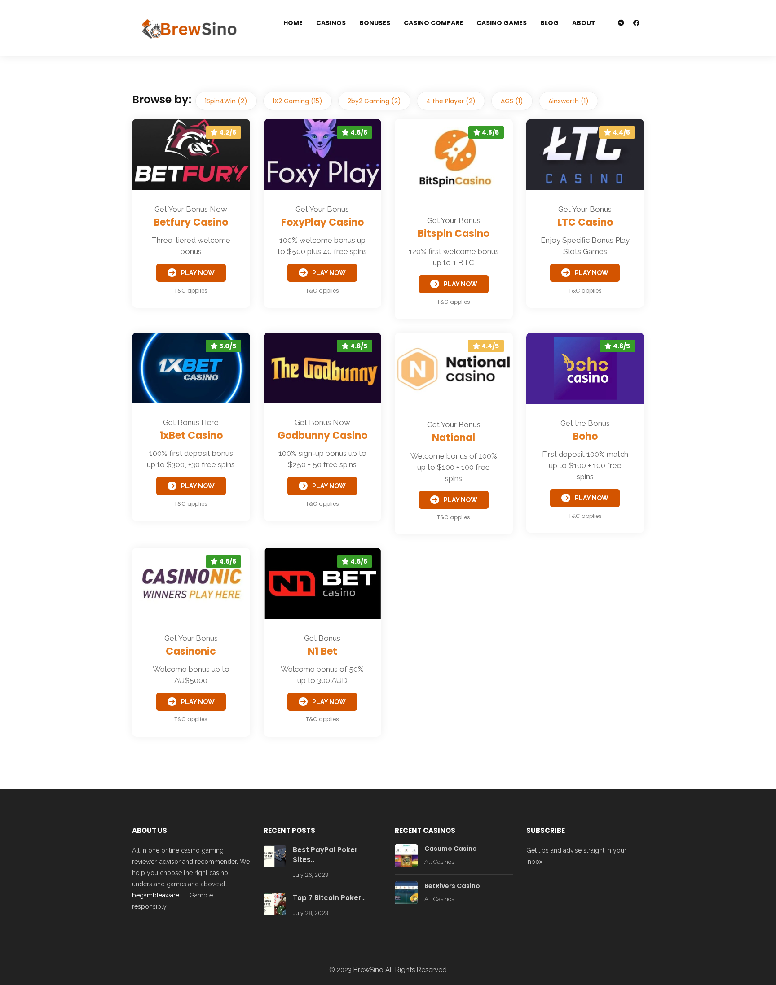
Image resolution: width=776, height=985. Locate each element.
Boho (585, 436)
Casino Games (501, 22)
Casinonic (191, 651)
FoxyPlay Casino (322, 222)
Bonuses (374, 22)
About (583, 22)
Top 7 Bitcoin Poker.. (329, 897)
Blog (549, 22)
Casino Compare (433, 22)
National (453, 438)
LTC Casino (585, 222)
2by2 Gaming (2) (374, 100)
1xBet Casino (191, 435)
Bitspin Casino (453, 234)
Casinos (331, 22)
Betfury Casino (191, 222)
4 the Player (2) (451, 100)
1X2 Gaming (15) (297, 100)
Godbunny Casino (322, 435)
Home (293, 22)
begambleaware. (156, 895)
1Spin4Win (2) (226, 100)
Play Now (198, 272)
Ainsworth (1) (568, 100)
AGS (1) (512, 100)
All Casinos (439, 861)
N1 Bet (322, 651)
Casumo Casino (450, 848)
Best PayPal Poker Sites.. (325, 855)
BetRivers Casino (452, 885)
